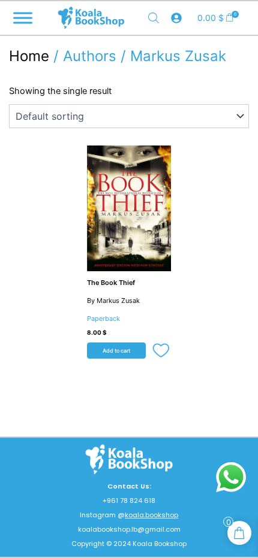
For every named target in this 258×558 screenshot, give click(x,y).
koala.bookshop (151, 515)
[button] (161, 351)
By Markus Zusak (113, 300)
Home (29, 56)
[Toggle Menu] (22, 17)
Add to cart (116, 350)
